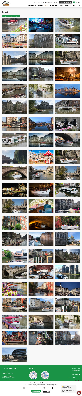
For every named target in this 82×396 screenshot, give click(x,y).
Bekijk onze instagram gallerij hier (11, 16)
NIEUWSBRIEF (75, 374)
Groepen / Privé (32, 5)
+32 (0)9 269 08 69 (40, 2)
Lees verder (55, 385)
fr (76, 2)
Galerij (46, 5)
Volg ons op (75, 368)
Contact (67, 5)
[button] (79, 393)
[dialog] (41, 388)
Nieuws (52, 5)
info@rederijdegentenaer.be (8, 377)
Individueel (40, 5)
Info (56, 5)
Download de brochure (66, 2)
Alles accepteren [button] (36, 391)
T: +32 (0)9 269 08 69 (6, 376)
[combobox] (80, 382)
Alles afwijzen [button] (46, 391)
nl (74, 2)
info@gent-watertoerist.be (51, 2)
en (79, 2)
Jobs (61, 5)
